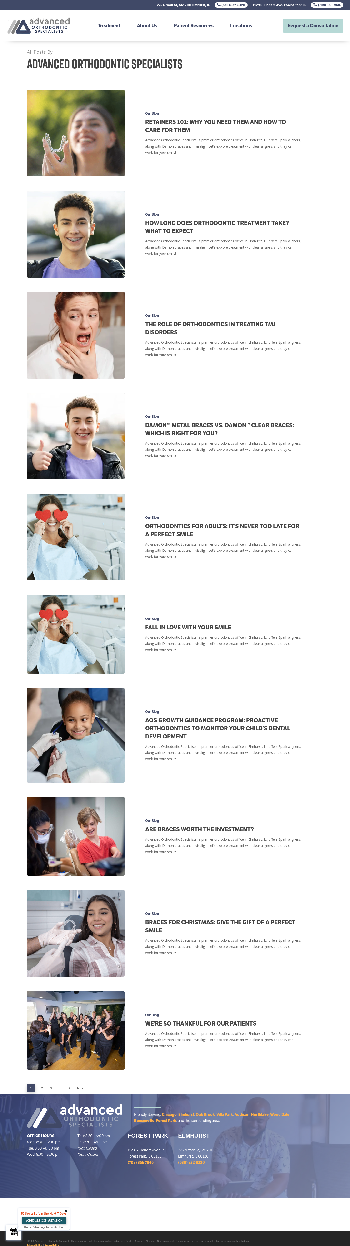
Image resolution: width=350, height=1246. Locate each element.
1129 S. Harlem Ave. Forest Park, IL (279, 5)
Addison (242, 1114)
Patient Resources (194, 25)
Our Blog (152, 113)
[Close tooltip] (66, 1210)
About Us (147, 25)
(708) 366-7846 (329, 5)
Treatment (109, 25)
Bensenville (144, 1120)
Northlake (260, 1114)
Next (81, 1088)
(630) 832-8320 (233, 5)
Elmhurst (186, 1114)
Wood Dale (279, 1114)
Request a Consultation (313, 26)
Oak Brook (205, 1114)
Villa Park (224, 1114)
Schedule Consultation (44, 1220)
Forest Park (166, 1120)
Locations (241, 25)
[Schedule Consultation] (13, 1232)
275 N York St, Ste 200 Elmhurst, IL (183, 5)
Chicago (169, 1114)
